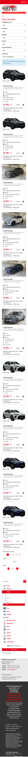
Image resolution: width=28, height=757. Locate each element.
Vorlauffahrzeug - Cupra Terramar (14, 90)
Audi (8, 585)
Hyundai (9, 614)
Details (18, 104)
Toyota (9, 638)
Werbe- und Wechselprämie (12, 728)
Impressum (8, 726)
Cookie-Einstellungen (11, 730)
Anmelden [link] (14, 649)
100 (16, 554)
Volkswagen (10, 642)
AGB (13, 726)
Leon (5, 600)
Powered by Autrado (18, 756)
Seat (8, 629)
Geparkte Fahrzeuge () (14, 645)
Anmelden (8, 724)
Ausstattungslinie (7, 47)
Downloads (14, 724)
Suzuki (9, 635)
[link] (23, 104)
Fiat (8, 608)
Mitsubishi (10, 623)
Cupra (8, 592)
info (3, 16)
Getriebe (4, 35)
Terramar (6, 604)
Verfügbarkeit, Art (7, 22)
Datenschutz (18, 726)
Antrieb (4, 41)
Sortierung (5, 53)
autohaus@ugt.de (12, 669)
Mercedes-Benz (11, 620)
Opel (8, 626)
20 (10, 554)
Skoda (8, 632)
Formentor (6, 597)
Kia (8, 617)
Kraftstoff (4, 28)
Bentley (9, 589)
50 (13, 554)
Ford (8, 611)
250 (20, 554)
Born (5, 595)
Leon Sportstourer (8, 602)
